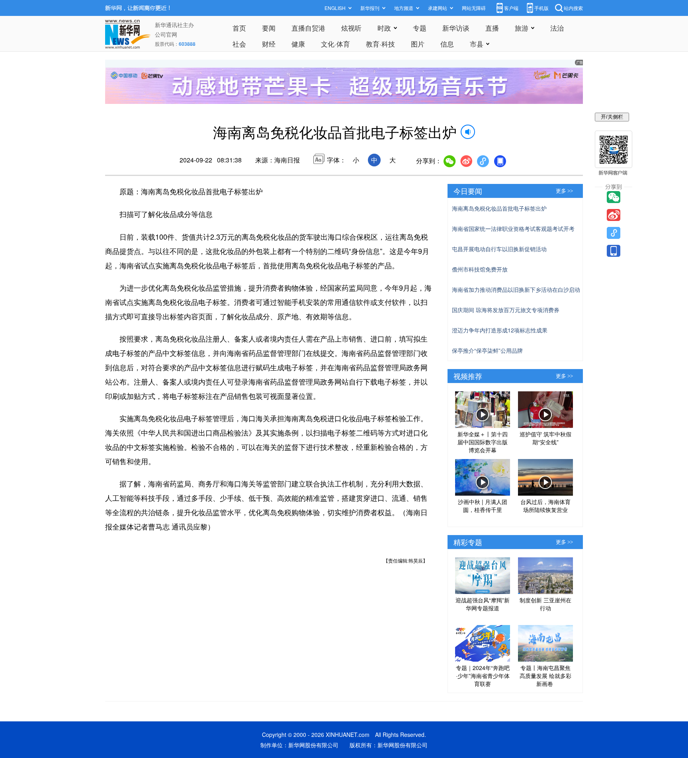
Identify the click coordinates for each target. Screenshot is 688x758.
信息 (447, 44)
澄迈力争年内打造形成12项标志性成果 (499, 330)
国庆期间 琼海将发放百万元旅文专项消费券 (505, 310)
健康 (298, 44)
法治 (557, 28)
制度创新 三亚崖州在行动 (545, 604)
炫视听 (351, 28)
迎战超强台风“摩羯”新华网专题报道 (482, 604)
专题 (419, 28)
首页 (239, 28)
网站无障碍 (474, 7)
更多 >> (564, 191)
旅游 (521, 28)
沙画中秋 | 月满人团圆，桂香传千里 (482, 506)
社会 (239, 44)
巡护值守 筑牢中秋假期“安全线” (545, 438)
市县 (476, 44)
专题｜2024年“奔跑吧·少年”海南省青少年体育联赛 (483, 676)
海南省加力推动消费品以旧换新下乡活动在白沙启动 (516, 289)
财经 (269, 44)
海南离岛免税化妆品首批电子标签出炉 (499, 208)
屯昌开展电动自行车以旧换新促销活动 (499, 249)
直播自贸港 (308, 28)
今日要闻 (467, 191)
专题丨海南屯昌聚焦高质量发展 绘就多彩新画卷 (545, 676)
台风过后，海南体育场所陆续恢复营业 (545, 506)
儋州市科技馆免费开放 (480, 269)
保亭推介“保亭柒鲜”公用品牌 (487, 350)
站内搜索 (573, 7)
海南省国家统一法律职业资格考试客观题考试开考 (513, 228)
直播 (492, 28)
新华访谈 (455, 28)
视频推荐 (467, 376)
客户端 (511, 7)
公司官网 (166, 34)
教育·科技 (380, 44)
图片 (417, 44)
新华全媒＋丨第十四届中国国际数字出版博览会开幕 (482, 442)
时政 (384, 28)
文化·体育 (335, 44)
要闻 (269, 28)
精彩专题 (467, 542)
